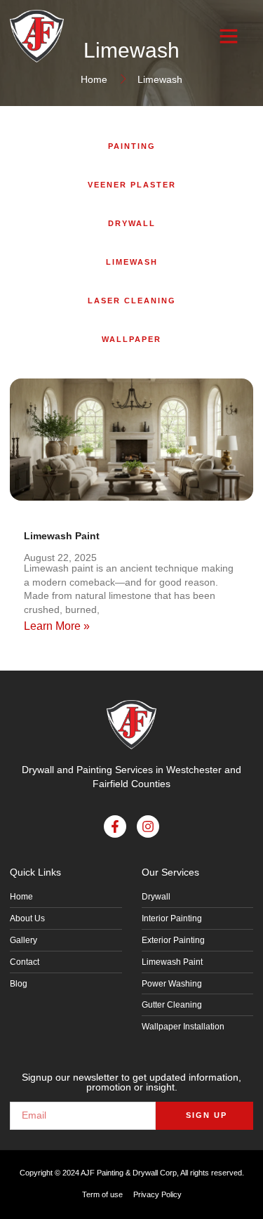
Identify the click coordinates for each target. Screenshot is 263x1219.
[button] (228, 36)
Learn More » (57, 626)
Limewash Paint (62, 535)
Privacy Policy (157, 1194)
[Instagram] (148, 826)
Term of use (102, 1194)
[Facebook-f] (115, 826)
